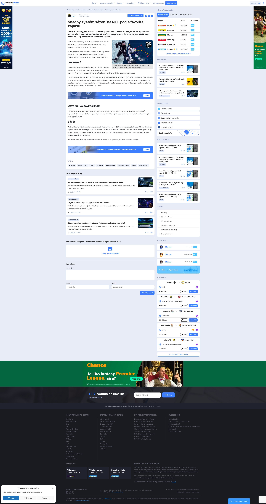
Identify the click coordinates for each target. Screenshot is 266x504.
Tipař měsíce (173, 270)
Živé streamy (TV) (175, 431)
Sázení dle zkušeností (96, 10)
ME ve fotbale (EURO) (107, 421)
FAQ (193, 492)
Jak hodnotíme (181, 492)
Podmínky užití (175, 489)
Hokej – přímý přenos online (143, 424)
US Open (69, 439)
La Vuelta (69, 449)
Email (113, 283)
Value (134, 165)
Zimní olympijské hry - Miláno (144, 419)
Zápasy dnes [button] (145, 3)
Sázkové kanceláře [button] (107, 3)
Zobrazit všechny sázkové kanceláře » (178, 53)
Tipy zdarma (171, 3)
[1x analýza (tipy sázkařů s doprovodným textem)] (196, 287)
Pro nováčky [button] (130, 3)
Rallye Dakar (70, 456)
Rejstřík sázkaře (165, 133)
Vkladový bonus (95, 470)
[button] (53, 488)
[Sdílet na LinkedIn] (152, 16)
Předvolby (45, 498)
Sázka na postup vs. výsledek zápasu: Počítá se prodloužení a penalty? (96, 223)
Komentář (69, 268)
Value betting (143, 165)
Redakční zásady (194, 489)
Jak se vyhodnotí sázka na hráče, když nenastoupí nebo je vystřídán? (96, 182)
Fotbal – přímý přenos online (143, 421)
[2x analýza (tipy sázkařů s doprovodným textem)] (196, 301)
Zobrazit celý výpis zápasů (178, 354)
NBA (67, 441)
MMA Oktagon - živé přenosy (144, 434)
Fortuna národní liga (106, 446)
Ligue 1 (102, 441)
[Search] (259, 3)
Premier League (105, 431)
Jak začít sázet (166, 109)
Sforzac (168, 247)
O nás (174, 482)
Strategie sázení (158, 3)
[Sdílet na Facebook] (146, 16)
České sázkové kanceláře (170, 118)
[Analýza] (197, 287)
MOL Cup (103, 449)
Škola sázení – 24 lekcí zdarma (179, 421)
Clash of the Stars (72, 459)
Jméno (69, 283)
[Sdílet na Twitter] (149, 16)
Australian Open (71, 431)
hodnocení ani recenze (82, 500)
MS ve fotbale (104, 419)
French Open (70, 436)
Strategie (100, 165)
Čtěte (147, 95)
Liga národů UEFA (106, 426)
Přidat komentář (147, 293)
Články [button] (94, 3)
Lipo (73, 16)
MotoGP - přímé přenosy (142, 439)
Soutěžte (162, 270)
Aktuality (71, 10)
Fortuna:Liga (104, 444)
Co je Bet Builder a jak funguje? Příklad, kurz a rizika (89, 203)
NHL (92, 165)
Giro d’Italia (69, 451)
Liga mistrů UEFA (105, 429)
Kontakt (188, 492)
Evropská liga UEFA (106, 424)
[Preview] (192, 330)
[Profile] (263, 3)
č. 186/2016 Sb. (107, 498)
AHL (67, 426)
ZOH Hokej (69, 419)
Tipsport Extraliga (72, 429)
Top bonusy (70, 464)
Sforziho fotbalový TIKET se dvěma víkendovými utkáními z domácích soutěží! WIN (171, 67)
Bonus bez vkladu (118, 470)
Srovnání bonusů (166, 123)
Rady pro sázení (81, 10)
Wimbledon (69, 434)
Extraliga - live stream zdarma (144, 426)
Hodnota (72, 165)
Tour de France (71, 446)
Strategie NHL (110, 165)
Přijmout (11, 498)
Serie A (102, 439)
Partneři (197, 492)
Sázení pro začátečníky (113, 10)
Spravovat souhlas (117, 492)
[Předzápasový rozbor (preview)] (192, 329)
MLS (67, 444)
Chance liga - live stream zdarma (145, 429)
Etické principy (184, 489)
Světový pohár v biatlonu (74, 454)
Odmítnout (28, 498)
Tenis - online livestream (142, 431)
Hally (71, 192)
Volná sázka (71, 470)
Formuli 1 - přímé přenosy (142, 436)
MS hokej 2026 (71, 421)
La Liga (102, 436)
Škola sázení (165, 113)
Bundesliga (103, 434)
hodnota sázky (82, 165)
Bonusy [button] (120, 3)
